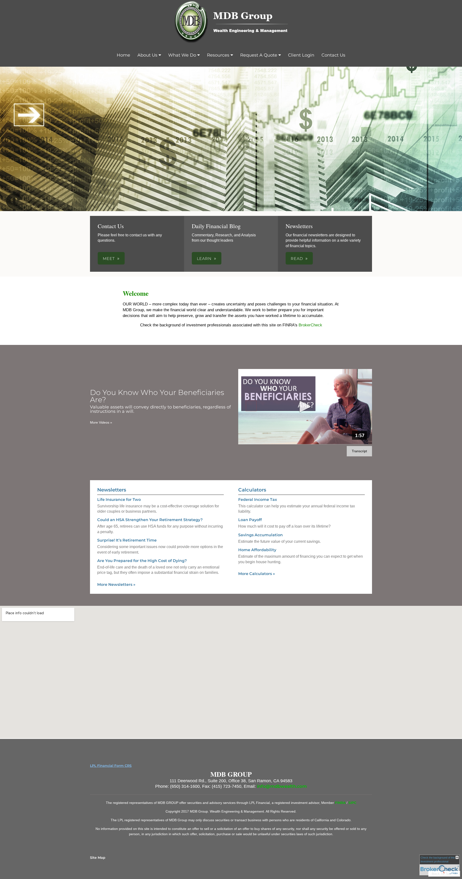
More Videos (101, 422)
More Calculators (256, 573)
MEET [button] (109, 258)
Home (123, 55)
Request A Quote (258, 55)
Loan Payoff (250, 519)
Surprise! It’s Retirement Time (127, 540)
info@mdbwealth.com (282, 786)
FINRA (340, 803)
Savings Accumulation (260, 535)
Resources (218, 55)
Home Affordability (257, 550)
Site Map (97, 857)
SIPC (352, 803)
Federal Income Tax (257, 499)
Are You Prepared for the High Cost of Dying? (142, 560)
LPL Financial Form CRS (111, 765)
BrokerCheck (310, 325)
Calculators (252, 490)
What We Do (182, 55)
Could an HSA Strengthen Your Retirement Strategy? (150, 519)
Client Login (301, 55)
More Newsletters (116, 584)
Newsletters (111, 490)
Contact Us (333, 55)
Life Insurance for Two (119, 499)
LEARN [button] (204, 258)
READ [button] (297, 258)
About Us (147, 55)
